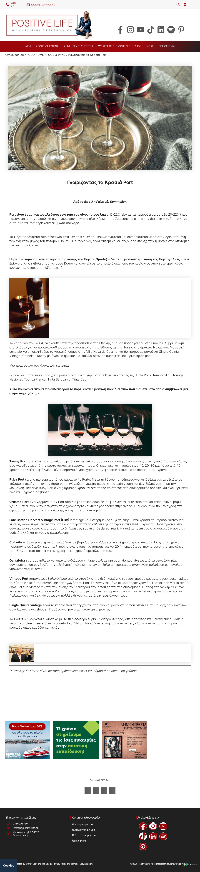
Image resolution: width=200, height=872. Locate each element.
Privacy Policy (59, 864)
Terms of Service (79, 864)
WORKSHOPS (106, 46)
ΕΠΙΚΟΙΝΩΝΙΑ (167, 46)
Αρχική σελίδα (14, 54)
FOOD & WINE (55, 54)
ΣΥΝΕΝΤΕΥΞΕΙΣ (73, 46)
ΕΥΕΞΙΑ (88, 46)
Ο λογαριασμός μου (83, 824)
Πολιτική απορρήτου (84, 835)
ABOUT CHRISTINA (47, 46)
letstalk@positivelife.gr (43, 4)
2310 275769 (15, 5)
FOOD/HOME (35, 54)
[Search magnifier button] (178, 4)
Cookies (8, 865)
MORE (150, 46)
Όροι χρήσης (79, 840)
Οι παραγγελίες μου (83, 829)
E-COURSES (123, 46)
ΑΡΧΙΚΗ (29, 46)
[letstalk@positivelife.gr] (28, 4)
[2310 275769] (7, 4)
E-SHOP (136, 46)
